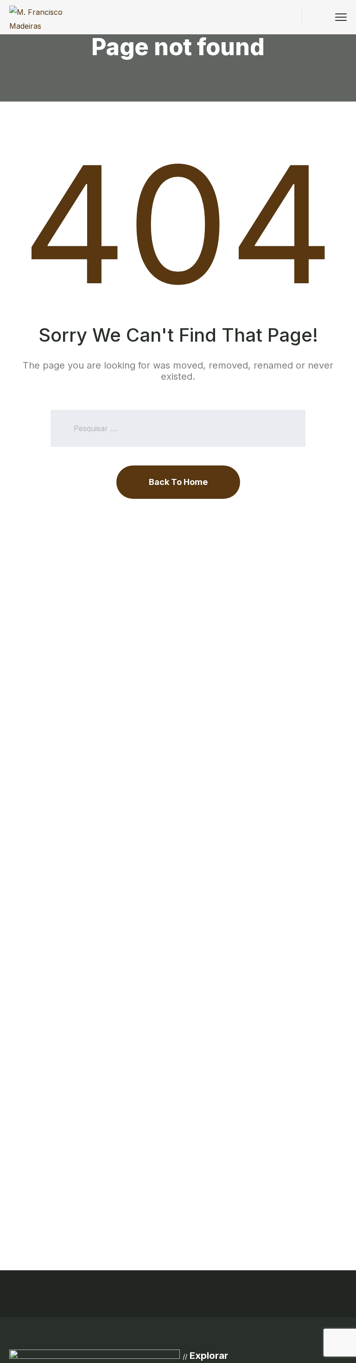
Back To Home (178, 482)
